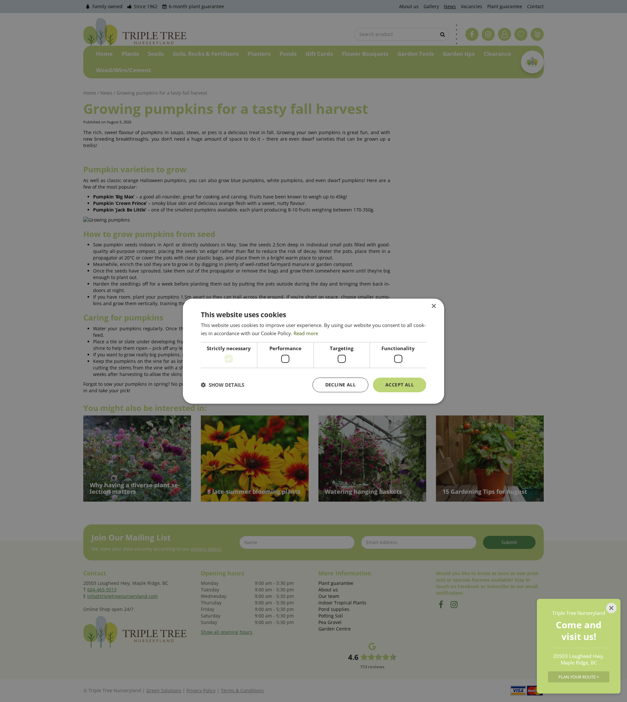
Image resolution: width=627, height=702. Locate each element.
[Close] (611, 608)
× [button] (433, 306)
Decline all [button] (340, 385)
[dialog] (313, 350)
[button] (222, 384)
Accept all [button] (399, 385)
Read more (306, 333)
